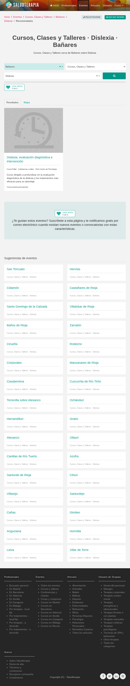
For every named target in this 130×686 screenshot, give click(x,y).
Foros (118, 5)
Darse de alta (16, 664)
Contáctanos (16, 677)
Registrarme (92, 17)
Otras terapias (111, 639)
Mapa (27, 102)
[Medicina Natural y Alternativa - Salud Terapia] (22, 5)
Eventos (83, 5)
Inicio (7, 17)
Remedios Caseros (82, 629)
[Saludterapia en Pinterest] (123, 676)
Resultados (12, 102)
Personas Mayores (82, 615)
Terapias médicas (113, 622)
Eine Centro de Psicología (46, 169)
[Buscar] (114, 76)
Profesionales (69, 5)
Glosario (107, 5)
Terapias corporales (114, 592)
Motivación (78, 609)
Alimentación (79, 585)
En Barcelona (16, 592)
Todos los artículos (82, 632)
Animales (77, 589)
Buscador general (18, 585)
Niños (75, 612)
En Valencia (15, 595)
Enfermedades (80, 605)
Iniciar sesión (116, 17)
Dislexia (8, 21)
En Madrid (14, 589)
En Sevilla (14, 599)
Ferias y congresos (51, 599)
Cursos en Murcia (50, 626)
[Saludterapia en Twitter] (110, 676)
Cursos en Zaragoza (52, 619)
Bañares (60, 17)
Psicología (77, 619)
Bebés (75, 592)
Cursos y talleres (50, 589)
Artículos (95, 5)
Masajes (108, 589)
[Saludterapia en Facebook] (103, 676)
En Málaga (15, 605)
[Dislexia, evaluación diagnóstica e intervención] (33, 130)
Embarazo (77, 602)
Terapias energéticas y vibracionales (111, 605)
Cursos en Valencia (51, 612)
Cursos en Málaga (50, 622)
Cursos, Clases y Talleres (38, 17)
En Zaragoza (16, 602)
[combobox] (34, 66)
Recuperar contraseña (21, 674)
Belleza (76, 595)
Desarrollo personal (114, 585)
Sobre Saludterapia (19, 660)
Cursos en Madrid (50, 602)
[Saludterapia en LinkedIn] (116, 676)
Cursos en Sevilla (50, 615)
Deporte (76, 599)
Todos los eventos (50, 585)
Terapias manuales (114, 619)
